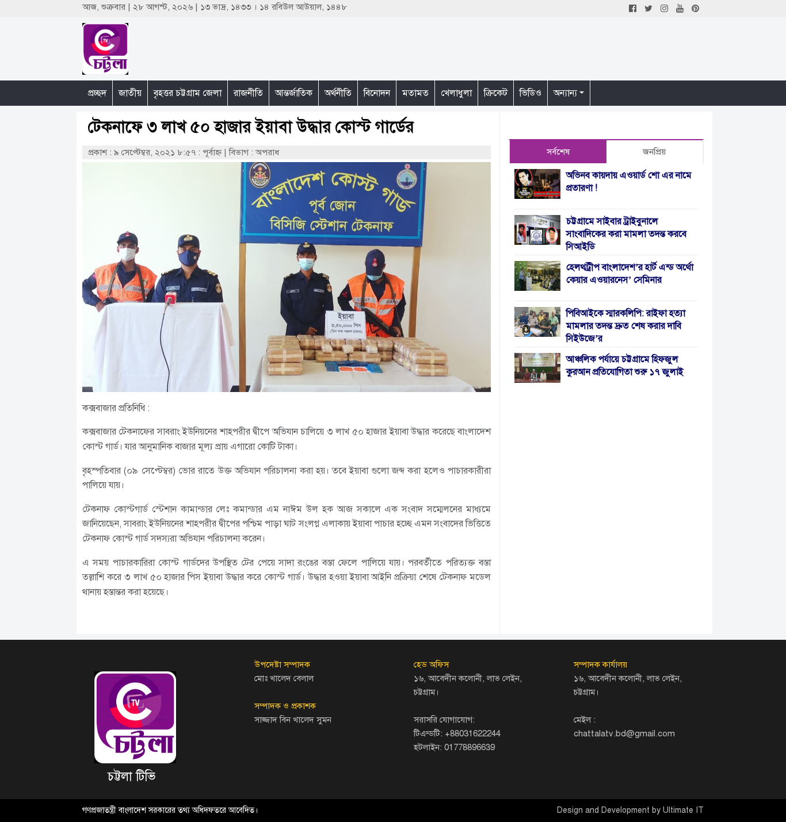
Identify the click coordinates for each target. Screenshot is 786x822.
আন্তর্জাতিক (293, 93)
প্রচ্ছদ (97, 93)
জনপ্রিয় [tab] (654, 152)
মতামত (415, 93)
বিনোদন (377, 93)
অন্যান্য (565, 93)
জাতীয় (130, 93)
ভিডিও (530, 93)
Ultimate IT (683, 810)
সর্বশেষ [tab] (558, 152)
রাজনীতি (248, 93)
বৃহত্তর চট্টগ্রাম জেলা (188, 93)
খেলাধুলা (456, 93)
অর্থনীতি (338, 93)
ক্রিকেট (496, 93)
